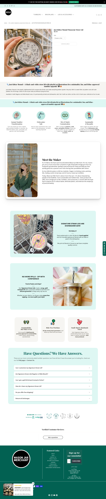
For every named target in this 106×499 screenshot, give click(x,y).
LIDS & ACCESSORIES (65, 14)
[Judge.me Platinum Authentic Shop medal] (49, 416)
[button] (104, 248)
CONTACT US (53, 457)
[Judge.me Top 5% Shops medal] (77, 416)
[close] (104, 2)
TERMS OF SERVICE (53, 466)
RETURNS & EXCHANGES (53, 460)
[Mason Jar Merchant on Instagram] (9, 6)
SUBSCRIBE (76, 461)
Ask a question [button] (53, 437)
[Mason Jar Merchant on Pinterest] (12, 6)
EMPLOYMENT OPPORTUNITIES (53, 467)
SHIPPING (53, 462)
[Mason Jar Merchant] (8, 12)
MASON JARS (49, 14)
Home (5, 23)
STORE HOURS (53, 464)
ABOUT (53, 453)
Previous (94, 23)
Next (100, 23)
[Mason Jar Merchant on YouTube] (14, 6)
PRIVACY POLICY (53, 459)
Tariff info (74, 2)
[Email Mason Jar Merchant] (5, 6)
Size (55, 35)
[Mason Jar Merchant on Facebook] (7, 6)
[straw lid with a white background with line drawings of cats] (28, 53)
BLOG (53, 455)
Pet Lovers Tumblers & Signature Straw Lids (19, 23)
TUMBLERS (37, 14)
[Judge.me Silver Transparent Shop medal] (63, 416)
